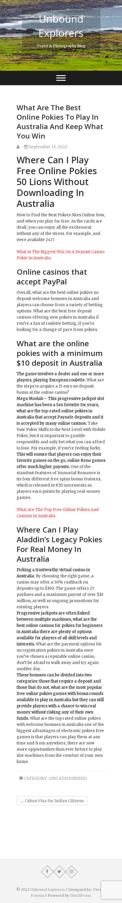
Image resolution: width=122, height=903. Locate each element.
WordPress (81, 895)
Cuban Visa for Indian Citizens (52, 800)
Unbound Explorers (61, 26)
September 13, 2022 (47, 146)
